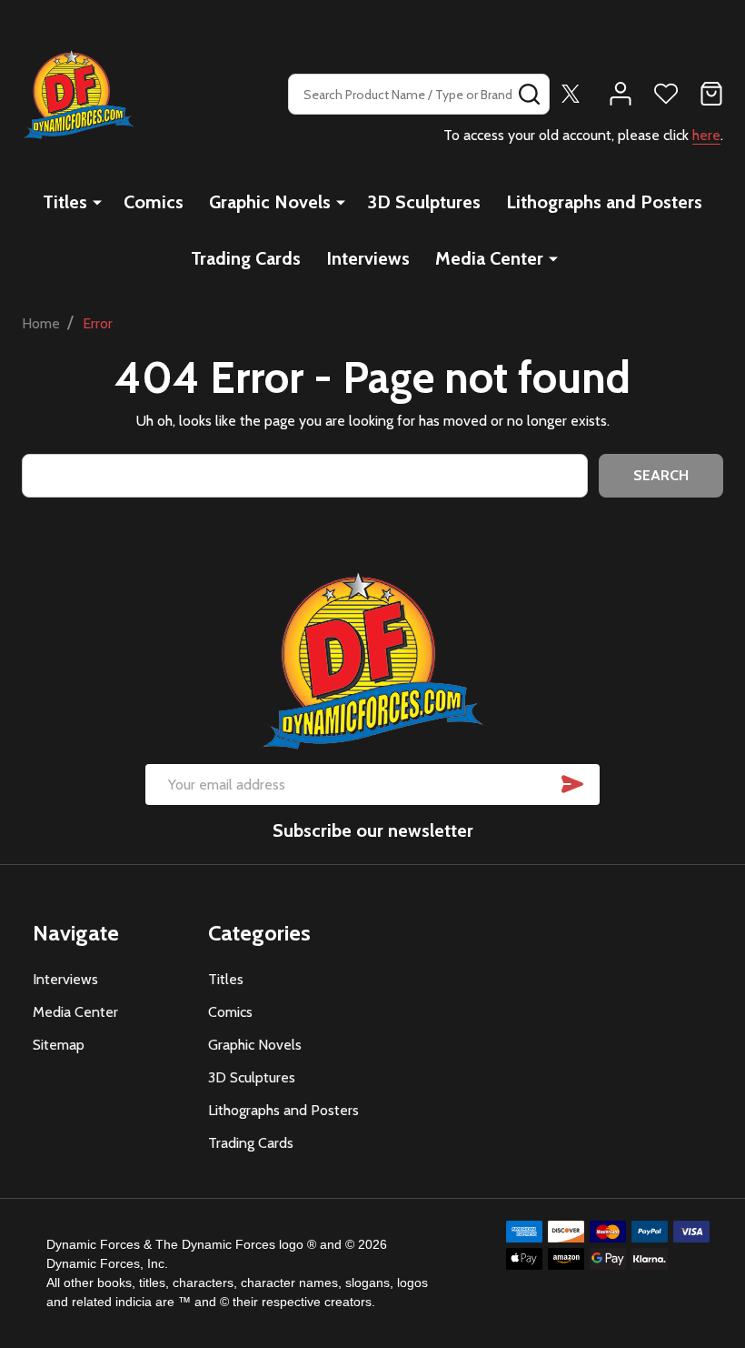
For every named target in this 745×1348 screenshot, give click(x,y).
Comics (154, 202)
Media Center (489, 258)
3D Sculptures (424, 202)
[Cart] (711, 94)
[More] (97, 201)
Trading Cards (246, 258)
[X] (570, 93)
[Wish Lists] (666, 94)
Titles (65, 202)
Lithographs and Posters (604, 202)
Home (41, 323)
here (706, 135)
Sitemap (58, 1044)
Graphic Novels (270, 202)
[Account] (620, 94)
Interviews (368, 258)
